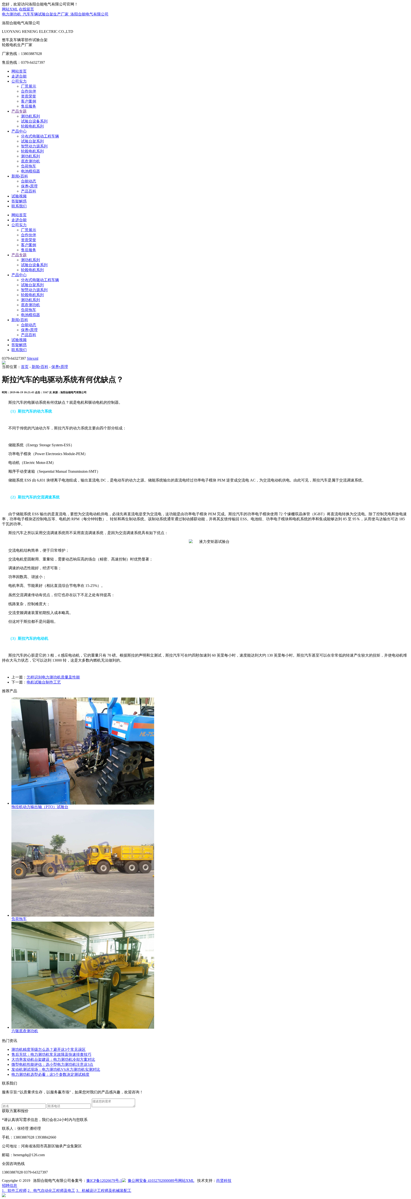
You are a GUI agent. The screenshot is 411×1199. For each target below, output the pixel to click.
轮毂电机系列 (32, 126)
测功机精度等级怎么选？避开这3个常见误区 (48, 1049)
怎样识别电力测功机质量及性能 (53, 677)
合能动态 (28, 181)
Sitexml (32, 358)
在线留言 (26, 9)
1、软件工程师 (14, 1191)
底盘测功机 (30, 161)
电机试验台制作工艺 (44, 682)
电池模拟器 (30, 171)
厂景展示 (28, 86)
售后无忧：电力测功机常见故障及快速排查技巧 (51, 1054)
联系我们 (19, 206)
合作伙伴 (28, 91)
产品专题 (19, 111)
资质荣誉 (28, 96)
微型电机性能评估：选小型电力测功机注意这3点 (52, 1064)
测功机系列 (30, 116)
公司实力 (19, 81)
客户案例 (28, 101)
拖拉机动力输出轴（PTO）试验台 (39, 807)
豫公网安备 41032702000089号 (153, 1181)
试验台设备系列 (34, 121)
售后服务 (28, 106)
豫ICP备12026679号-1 (104, 1181)
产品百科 (28, 191)
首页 (25, 367)
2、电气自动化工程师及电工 (51, 1191)
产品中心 (19, 131)
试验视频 (19, 196)
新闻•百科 (19, 176)
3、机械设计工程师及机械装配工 (103, 1191)
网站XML (10, 9)
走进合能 (19, 76)
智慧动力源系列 (34, 146)
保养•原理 (29, 186)
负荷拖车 (28, 166)
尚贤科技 (223, 1181)
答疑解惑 (19, 201)
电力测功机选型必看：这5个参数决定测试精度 (50, 1074)
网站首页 (19, 71)
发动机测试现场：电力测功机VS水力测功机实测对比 (55, 1069)
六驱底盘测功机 (24, 1031)
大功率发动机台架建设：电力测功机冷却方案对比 (53, 1059)
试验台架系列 (32, 141)
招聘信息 (9, 1186)
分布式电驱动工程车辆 (40, 136)
